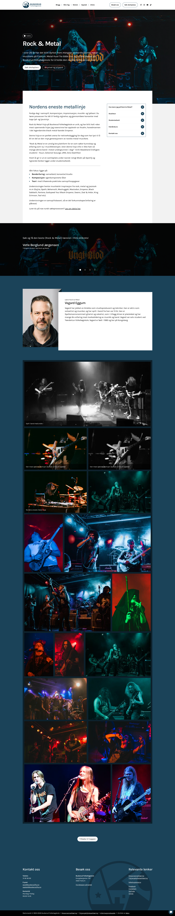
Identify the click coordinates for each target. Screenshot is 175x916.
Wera (127, 913)
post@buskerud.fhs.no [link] (31, 885)
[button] (80, 270)
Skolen (75, 5)
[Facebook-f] (141, 4)
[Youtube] (147, 4)
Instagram (132, 889)
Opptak (84, 5)
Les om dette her (72, 208)
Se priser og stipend (53, 67)
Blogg (58, 5)
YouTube (132, 891)
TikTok (131, 894)
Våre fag (66, 5)
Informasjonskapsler (107, 913)
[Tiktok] (150, 4)
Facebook (132, 886)
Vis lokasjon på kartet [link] (84, 885)
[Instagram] (144, 4)
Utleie (92, 5)
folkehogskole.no (135, 882)
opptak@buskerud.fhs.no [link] (32, 887)
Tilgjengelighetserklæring (138, 878)
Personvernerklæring (136, 876)
